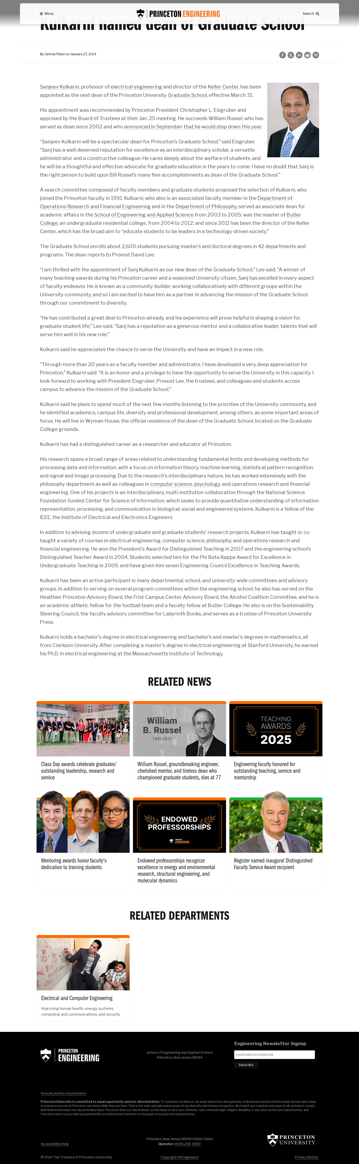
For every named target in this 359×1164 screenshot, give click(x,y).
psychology (207, 484)
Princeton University (291, 1140)
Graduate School (187, 95)
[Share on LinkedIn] (299, 55)
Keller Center (223, 87)
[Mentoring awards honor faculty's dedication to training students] (83, 838)
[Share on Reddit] (307, 55)
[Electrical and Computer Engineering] (83, 974)
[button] (47, 14)
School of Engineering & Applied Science (70, 1055)
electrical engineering (136, 87)
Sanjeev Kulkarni (59, 87)
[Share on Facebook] (282, 55)
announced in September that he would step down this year (192, 127)
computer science (171, 484)
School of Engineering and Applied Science (144, 215)
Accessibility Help (55, 1144)
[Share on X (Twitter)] (291, 55)
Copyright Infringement (180, 1157)
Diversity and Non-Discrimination (63, 1093)
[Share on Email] (315, 55)
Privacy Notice (306, 1157)
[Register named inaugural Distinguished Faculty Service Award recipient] (275, 838)
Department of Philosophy (206, 206)
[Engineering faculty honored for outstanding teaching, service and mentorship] (275, 738)
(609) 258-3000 (188, 1144)
